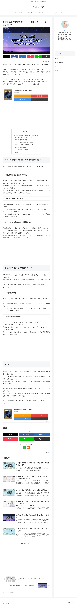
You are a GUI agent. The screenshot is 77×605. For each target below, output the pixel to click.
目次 (24, 131)
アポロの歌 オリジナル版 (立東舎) (23, 90)
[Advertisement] (26, 116)
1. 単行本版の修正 (21, 147)
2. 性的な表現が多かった (23, 140)
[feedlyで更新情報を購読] (24, 447)
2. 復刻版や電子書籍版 (22, 149)
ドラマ (5, 427)
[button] (46, 56)
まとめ (16, 152)
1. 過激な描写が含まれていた (24, 137)
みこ (65, 30)
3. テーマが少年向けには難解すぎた (26, 142)
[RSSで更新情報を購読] (28, 447)
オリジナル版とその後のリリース (24, 144)
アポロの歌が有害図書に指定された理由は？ (27, 135)
